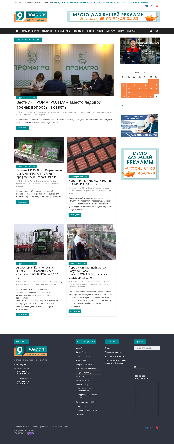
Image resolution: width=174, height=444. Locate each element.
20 (140, 92)
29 (151, 96)
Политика (78, 31)
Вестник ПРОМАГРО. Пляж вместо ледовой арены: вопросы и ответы (58, 104)
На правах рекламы (84, 364)
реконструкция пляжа (103, 112)
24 (124, 96)
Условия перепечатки (114, 356)
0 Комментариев (42, 112)
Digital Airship (20, 433)
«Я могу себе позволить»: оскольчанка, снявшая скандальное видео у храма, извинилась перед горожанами (101, 3)
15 (151, 88)
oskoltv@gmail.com (22, 364)
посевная (35, 284)
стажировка (35, 184)
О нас (107, 348)
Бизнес (90, 31)
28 (146, 96)
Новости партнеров (84, 368)
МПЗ (93, 191)
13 (140, 88)
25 (129, 96)
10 (124, 88)
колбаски (79, 191)
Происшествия (62, 31)
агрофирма (56, 282)
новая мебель (83, 112)
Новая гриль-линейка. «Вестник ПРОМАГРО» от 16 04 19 (90, 182)
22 (151, 92)
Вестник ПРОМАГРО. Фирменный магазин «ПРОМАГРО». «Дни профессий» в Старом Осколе (39, 173)
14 (146, 88)
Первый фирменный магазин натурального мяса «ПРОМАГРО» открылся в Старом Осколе (89, 272)
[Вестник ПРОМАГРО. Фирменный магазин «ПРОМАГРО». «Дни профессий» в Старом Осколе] (39, 138)
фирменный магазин (24, 115)
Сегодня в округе (30, 31)
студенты (44, 184)
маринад (87, 191)
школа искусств (39, 115)
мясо (75, 112)
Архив (78, 348)
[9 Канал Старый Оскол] (17, 31)
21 (146, 92)
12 (134, 88)
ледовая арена (58, 112)
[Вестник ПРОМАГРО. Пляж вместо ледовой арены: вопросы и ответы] (64, 45)
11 (129, 88)
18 (129, 92)
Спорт (121, 31)
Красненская (21, 284)
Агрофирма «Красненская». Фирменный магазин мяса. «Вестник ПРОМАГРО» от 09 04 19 (37, 272)
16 (156, 88)
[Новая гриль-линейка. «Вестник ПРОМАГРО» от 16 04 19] (91, 138)
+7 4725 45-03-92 (21, 381)
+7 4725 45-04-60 (21, 383)
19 (134, 92)
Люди (100, 31)
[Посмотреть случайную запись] (157, 31)
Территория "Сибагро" (26, 97)
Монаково (69, 112)
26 (134, 96)
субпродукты (103, 284)
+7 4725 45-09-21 (21, 373)
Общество (47, 31)
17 (124, 92)
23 (156, 92)
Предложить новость (114, 352)
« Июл (123, 105)
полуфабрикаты (75, 284)
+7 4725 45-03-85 (21, 371)
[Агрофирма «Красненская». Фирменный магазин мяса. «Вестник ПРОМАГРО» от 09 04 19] (39, 225)
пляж (92, 112)
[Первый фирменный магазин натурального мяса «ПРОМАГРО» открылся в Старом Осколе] (91, 225)
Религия (131, 31)
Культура (110, 31)
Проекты (79, 385)
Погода (79, 376)
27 (140, 96)
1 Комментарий (96, 282)
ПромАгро (86, 284)
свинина (94, 284)
